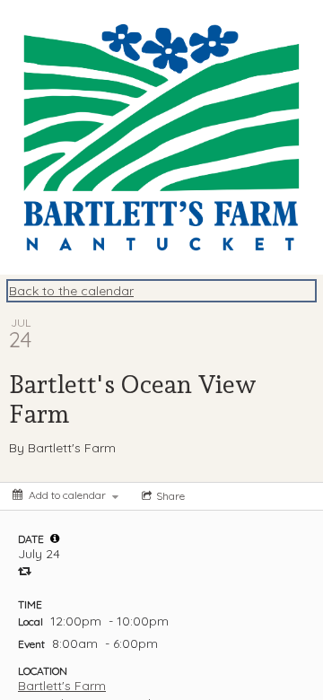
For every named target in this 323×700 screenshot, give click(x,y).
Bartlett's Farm (62, 686)
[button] (54, 538)
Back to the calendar (71, 291)
